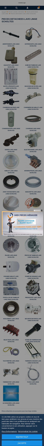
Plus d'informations (9, 431)
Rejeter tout (22, 437)
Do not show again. (38, 210)
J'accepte (22, 443)
